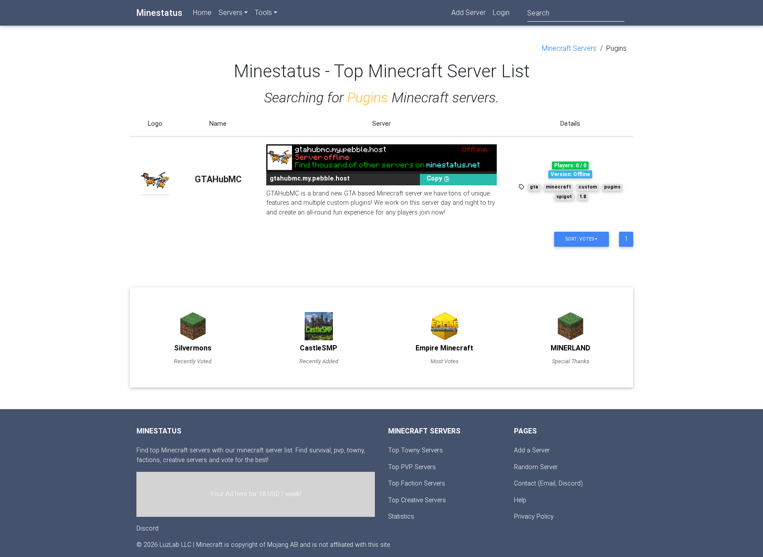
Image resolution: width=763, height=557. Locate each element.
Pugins (616, 48)
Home (202, 12)
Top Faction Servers (416, 483)
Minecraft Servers (569, 48)
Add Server (468, 12)
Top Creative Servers (417, 500)
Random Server (536, 467)
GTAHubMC (218, 179)
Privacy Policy (534, 516)
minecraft (558, 187)
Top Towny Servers (415, 450)
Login (501, 12)
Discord (147, 528)
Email (547, 483)
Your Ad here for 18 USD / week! (255, 494)
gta (534, 187)
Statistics (401, 516)
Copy (435, 178)
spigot (564, 196)
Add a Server (532, 450)
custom (587, 187)
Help (520, 500)
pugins (612, 187)
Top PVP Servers (412, 467)
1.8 (582, 196)
